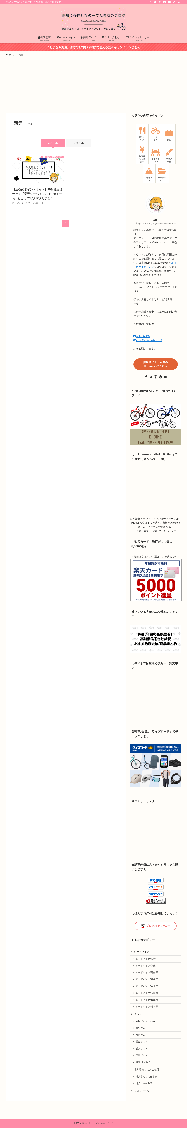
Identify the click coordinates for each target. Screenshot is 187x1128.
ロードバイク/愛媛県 (147, 979)
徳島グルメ (142, 1035)
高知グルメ (142, 1028)
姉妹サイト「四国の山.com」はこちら (155, 364)
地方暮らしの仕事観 (146, 1076)
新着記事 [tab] (53, 143)
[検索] (178, 2)
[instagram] (159, 2)
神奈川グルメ (143, 1062)
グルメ (138, 1014)
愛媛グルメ (142, 1041)
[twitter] (155, 2)
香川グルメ (142, 1048)
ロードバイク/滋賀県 (147, 1006)
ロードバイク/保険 (146, 965)
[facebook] (150, 2)
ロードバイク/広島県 (147, 993)
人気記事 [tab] (79, 143)
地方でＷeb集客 (144, 1083)
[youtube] (169, 2)
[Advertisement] (93, 85)
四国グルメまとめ (145, 1021)
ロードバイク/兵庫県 (147, 1000)
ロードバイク (141, 951)
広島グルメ (142, 1055)
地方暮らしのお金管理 (146, 1069)
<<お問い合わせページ (149, 340)
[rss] (174, 2)
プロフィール (141, 1090)
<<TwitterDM (143, 336)
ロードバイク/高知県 (147, 972)
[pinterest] (164, 2)
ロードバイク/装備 (146, 959)
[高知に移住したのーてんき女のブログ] (93, 19)
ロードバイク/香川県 (147, 986)
